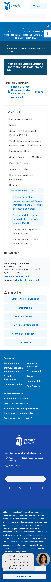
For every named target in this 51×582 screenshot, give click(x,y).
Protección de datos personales (21, 408)
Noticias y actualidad (32, 365)
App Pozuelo (33, 386)
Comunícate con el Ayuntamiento (14, 370)
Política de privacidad (27, 280)
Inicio (6, 45)
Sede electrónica (13, 384)
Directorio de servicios (24, 298)
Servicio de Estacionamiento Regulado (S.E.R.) (23, 133)
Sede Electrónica (24, 316)
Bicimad (13, 125)
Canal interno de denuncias (18, 413)
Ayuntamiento (11, 363)
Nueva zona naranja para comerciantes (21, 177)
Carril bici (13, 185)
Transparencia (24, 307)
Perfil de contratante (24, 324)
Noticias (24, 342)
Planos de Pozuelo (18, 163)
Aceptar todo (24, 576)
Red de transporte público (21, 119)
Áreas (30, 376)
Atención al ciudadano (24, 333)
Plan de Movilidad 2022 (21, 190)
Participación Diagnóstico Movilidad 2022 (25, 231)
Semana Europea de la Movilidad (25, 157)
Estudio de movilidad (19, 151)
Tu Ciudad (14, 112)
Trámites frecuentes (10, 378)
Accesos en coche (18, 169)
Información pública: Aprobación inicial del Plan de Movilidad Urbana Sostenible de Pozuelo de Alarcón (27, 203)
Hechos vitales (34, 381)
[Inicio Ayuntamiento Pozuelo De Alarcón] (12, 5)
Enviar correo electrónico (17, 276)
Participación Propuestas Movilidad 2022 (25, 241)
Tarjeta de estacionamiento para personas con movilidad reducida (25, 143)
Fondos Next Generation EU (18, 418)
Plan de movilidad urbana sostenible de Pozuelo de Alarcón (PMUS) (25, 219)
